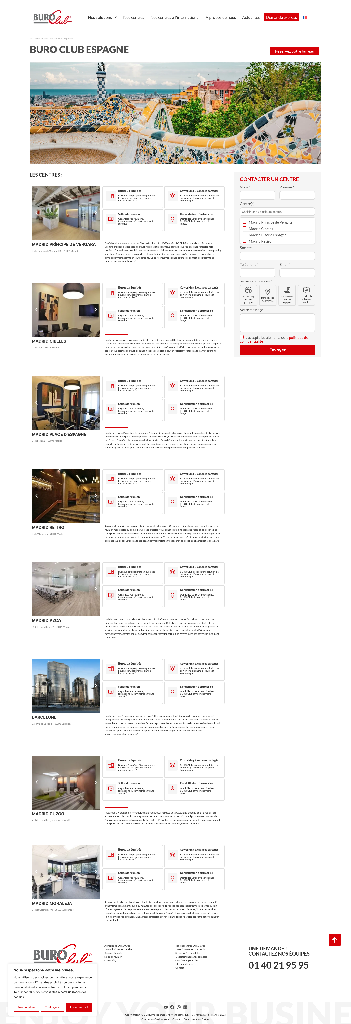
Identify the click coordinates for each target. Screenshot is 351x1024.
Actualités (251, 17)
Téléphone (249, 264)
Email (285, 264)
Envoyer (277, 350)
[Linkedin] (185, 1007)
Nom (245, 187)
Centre (43, 38)
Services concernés (256, 281)
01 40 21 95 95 (279, 965)
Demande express (281, 17)
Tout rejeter (52, 1007)
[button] (36, 212)
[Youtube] (165, 1007)
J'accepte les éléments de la (274, 339)
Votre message (252, 309)
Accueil (34, 38)
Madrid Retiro (259, 241)
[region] (53, 989)
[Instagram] (179, 1007)
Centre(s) (248, 203)
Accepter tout (79, 1007)
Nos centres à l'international (174, 17)
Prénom (287, 187)
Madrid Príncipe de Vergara (270, 222)
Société (246, 247)
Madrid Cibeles (260, 228)
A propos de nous (221, 17)
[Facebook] (172, 1007)
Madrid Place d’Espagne (267, 235)
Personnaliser (26, 1007)
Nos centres (133, 17)
